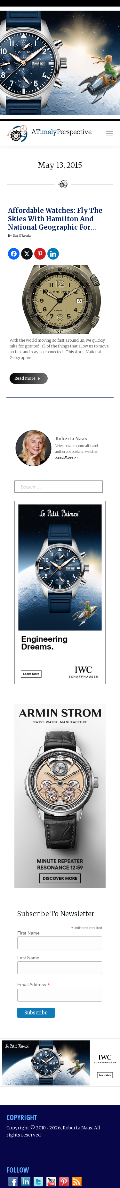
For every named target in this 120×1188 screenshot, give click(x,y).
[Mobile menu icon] (109, 133)
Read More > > (66, 457)
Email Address (33, 985)
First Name (28, 933)
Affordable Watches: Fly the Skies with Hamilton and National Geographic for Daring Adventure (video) (55, 223)
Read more (25, 378)
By (19, 235)
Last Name (28, 957)
